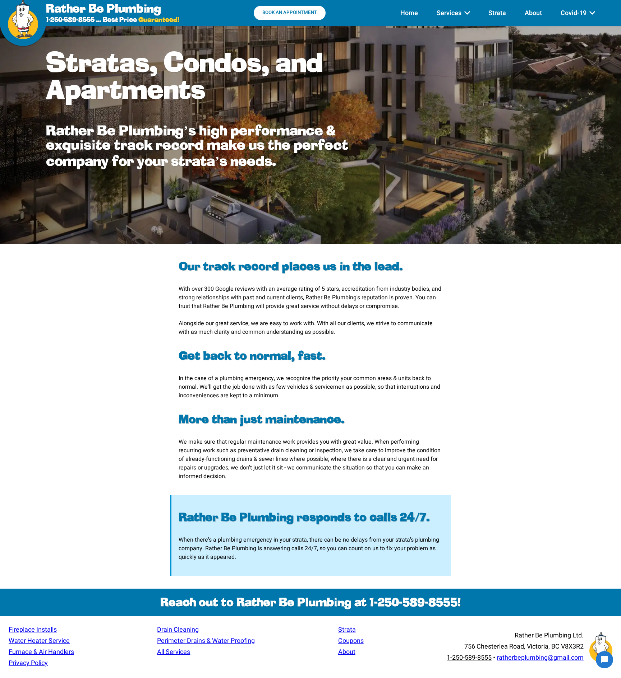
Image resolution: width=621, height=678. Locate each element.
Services (453, 17)
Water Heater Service (39, 641)
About (533, 13)
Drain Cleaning (178, 630)
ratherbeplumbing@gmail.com (540, 658)
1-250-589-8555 (70, 20)
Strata (497, 13)
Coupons (351, 641)
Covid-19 (578, 17)
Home (409, 13)
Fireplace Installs (33, 630)
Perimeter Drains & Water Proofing (206, 641)
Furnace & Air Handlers (41, 652)
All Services (173, 652)
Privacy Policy (28, 663)
